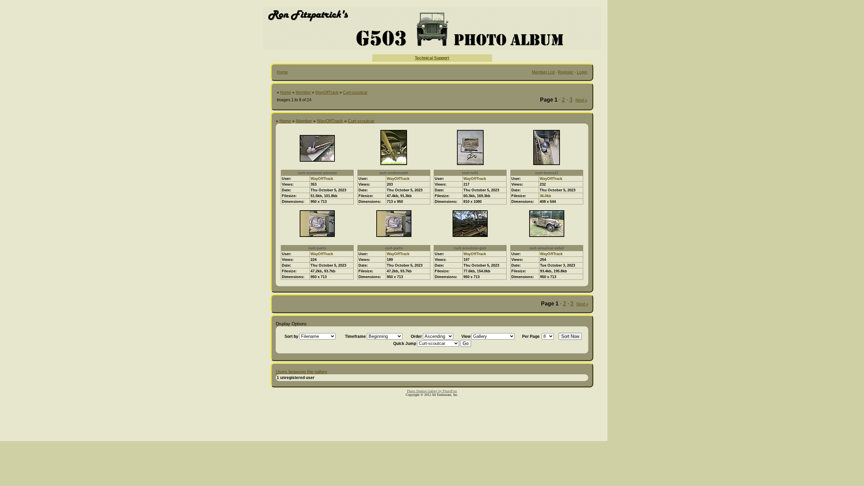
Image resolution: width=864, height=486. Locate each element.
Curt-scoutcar (355, 92)
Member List (543, 72)
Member (303, 92)
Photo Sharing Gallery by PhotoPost (432, 391)
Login (582, 72)
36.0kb (545, 196)
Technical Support (432, 58)
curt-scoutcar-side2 (546, 248)
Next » (581, 100)
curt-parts (317, 248)
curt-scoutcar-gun (470, 248)
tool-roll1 (470, 173)
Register (565, 72)
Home (282, 72)
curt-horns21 (546, 173)
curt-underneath (393, 173)
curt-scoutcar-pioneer (317, 173)
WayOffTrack (327, 92)
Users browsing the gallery (301, 371)
